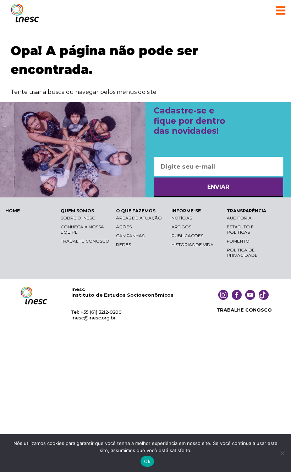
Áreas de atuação (139, 218)
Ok (147, 461)
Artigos (181, 226)
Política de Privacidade (242, 252)
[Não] (282, 453)
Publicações (187, 235)
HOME (12, 210)
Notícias (181, 218)
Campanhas (130, 235)
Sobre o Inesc (78, 218)
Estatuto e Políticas (240, 229)
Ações (124, 226)
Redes (123, 244)
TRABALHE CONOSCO (244, 310)
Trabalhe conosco (85, 241)
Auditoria (239, 218)
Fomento (238, 241)
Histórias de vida (192, 244)
